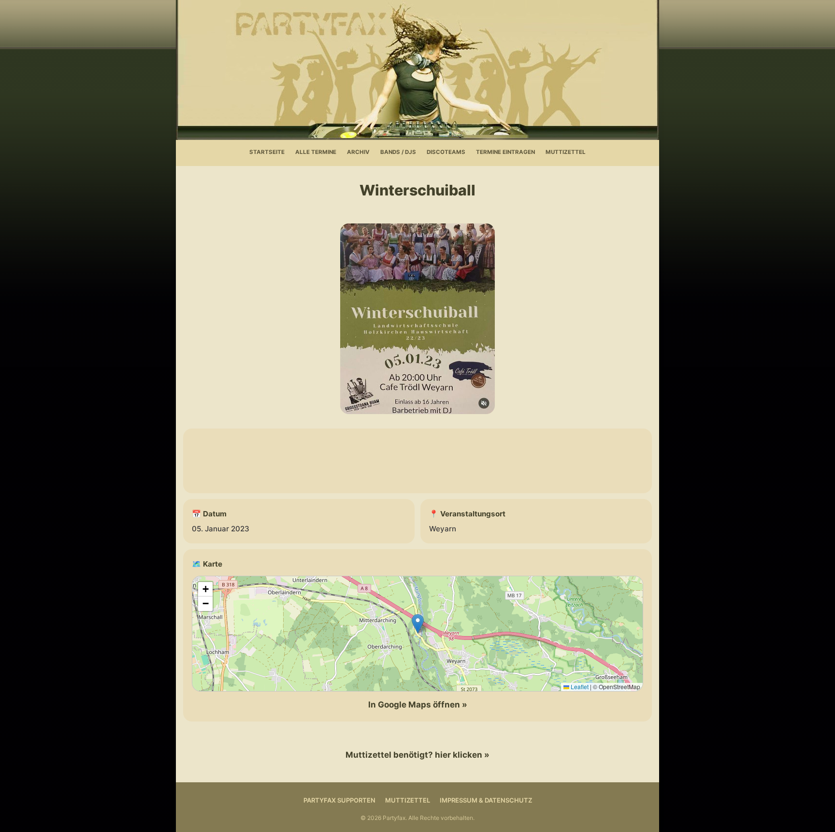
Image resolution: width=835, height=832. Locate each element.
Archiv (358, 152)
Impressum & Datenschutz (486, 800)
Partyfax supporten (339, 800)
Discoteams (446, 152)
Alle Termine (315, 152)
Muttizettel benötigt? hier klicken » (417, 755)
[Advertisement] (417, 460)
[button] (418, 624)
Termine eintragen (505, 152)
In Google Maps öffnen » (417, 704)
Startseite (267, 152)
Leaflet (579, 686)
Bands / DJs (398, 152)
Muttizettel (566, 152)
